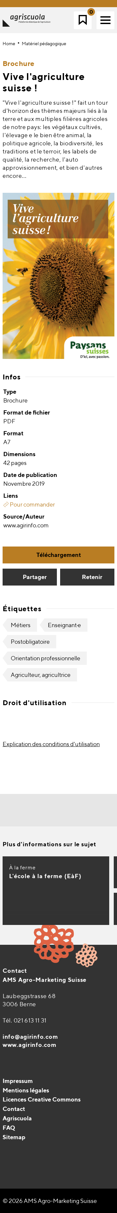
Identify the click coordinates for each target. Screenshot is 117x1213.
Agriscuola (17, 1118)
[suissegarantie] (76, 1173)
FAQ (9, 1127)
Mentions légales (26, 1090)
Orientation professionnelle (45, 658)
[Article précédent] (39, 810)
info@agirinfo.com (30, 1036)
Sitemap (14, 1137)
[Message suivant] (78, 810)
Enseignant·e (64, 625)
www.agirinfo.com (30, 1044)
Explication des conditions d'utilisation (51, 744)
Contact (15, 970)
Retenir (92, 577)
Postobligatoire (30, 641)
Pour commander (32, 504)
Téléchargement (58, 554)
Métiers (21, 625)
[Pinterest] (22, 1153)
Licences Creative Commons (42, 1099)
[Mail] (8, 1153)
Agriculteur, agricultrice (41, 674)
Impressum (18, 1080)
